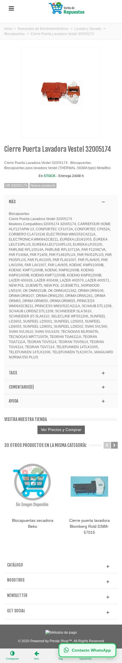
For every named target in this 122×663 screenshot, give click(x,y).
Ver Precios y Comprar (61, 429)
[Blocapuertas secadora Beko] (32, 486)
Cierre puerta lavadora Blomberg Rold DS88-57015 (89, 526)
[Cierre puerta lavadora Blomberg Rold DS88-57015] (89, 486)
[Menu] (11, 9)
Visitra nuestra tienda (25, 419)
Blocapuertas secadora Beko (32, 523)
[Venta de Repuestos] (67, 8)
